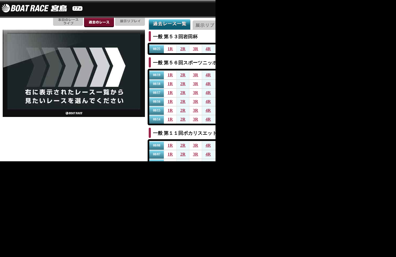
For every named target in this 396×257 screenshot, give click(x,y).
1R (170, 49)
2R (183, 49)
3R (195, 49)
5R (221, 49)
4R (208, 49)
